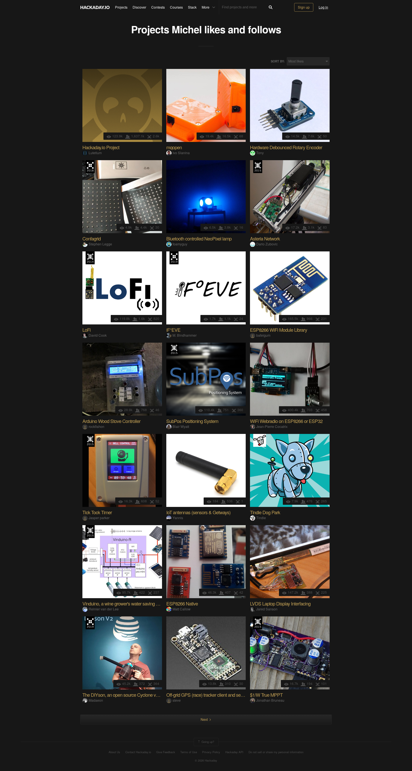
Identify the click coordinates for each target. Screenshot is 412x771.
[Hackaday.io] (95, 7)
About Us (114, 752)
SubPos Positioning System (192, 421)
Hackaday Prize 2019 (174, 257)
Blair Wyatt (181, 426)
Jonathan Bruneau (270, 700)
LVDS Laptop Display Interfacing (280, 603)
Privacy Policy (211, 752)
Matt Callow (182, 609)
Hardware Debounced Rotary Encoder (286, 147)
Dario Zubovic (267, 244)
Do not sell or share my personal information (275, 752)
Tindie (261, 517)
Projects (121, 7)
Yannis (178, 517)
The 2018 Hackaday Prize (90, 166)
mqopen (174, 147)
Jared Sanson (266, 609)
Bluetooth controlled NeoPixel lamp (199, 238)
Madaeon (96, 700)
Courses (176, 7)
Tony (260, 152)
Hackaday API (234, 752)
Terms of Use (188, 752)
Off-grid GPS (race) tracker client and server (207, 694)
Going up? (207, 742)
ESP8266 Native (182, 603)
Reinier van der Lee (104, 609)
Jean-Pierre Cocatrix (272, 426)
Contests (158, 7)
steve (177, 700)
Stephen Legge (100, 244)
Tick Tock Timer (97, 512)
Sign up (304, 7)
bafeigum (263, 335)
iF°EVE (173, 329)
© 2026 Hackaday (206, 760)
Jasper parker (99, 517)
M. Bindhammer (185, 335)
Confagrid (91, 238)
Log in (323, 7)
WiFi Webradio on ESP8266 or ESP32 (286, 421)
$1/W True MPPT (266, 694)
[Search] (270, 7)
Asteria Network (265, 238)
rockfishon (96, 426)
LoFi (86, 329)
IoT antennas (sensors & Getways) (198, 512)
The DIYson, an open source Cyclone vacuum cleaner (132, 694)
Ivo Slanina (181, 152)
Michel (187, 29)
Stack (192, 7)
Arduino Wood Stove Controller (111, 421)
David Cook (98, 335)
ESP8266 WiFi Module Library (278, 329)
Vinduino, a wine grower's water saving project (125, 603)
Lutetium (95, 152)
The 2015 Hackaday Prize (257, 166)
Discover (139, 7)
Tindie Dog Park (265, 512)
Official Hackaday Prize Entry (90, 257)
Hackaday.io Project (100, 147)
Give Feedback (165, 752)
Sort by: (278, 61)
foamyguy (180, 244)
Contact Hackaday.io (138, 752)
